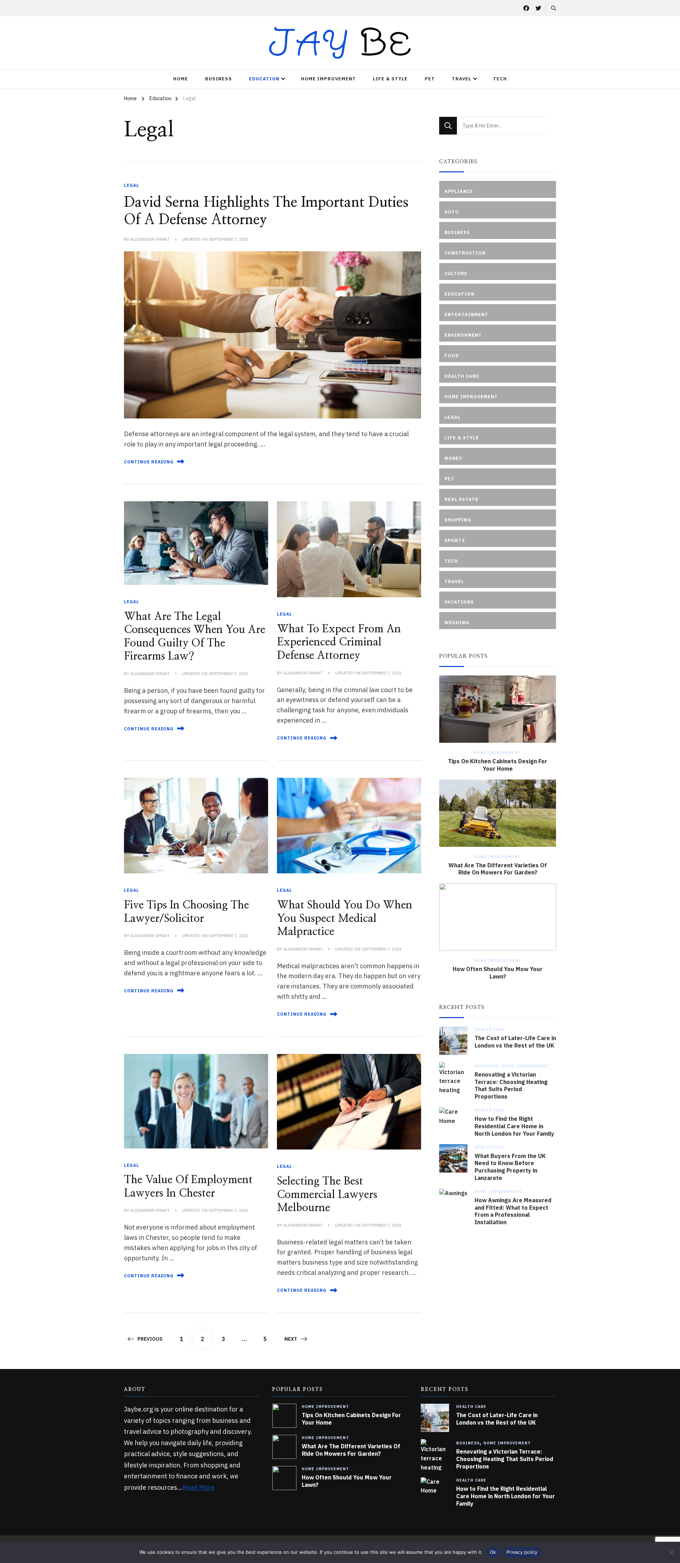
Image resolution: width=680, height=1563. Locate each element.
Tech (500, 79)
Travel (461, 79)
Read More (198, 1487)
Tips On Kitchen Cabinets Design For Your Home (497, 765)
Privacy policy (522, 1552)
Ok (493, 1552)
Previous (150, 1339)
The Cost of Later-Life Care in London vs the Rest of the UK (515, 1041)
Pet (430, 79)
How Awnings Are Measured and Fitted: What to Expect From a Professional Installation (513, 1211)
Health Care (490, 1029)
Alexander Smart (150, 239)
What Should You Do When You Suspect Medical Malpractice (344, 918)
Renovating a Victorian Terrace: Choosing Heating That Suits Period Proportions (511, 1085)
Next (290, 1339)
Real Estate (489, 1147)
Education (264, 79)
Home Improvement (328, 79)
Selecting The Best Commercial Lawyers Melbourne (327, 1194)
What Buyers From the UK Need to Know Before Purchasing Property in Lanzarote (510, 1166)
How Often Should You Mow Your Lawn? (498, 972)
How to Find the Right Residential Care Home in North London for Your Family (514, 1126)
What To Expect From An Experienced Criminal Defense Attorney (339, 642)
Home (180, 79)
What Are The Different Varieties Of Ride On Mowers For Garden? (497, 869)
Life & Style (390, 79)
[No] (671, 1552)
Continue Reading (149, 461)
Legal (131, 185)
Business (218, 79)
